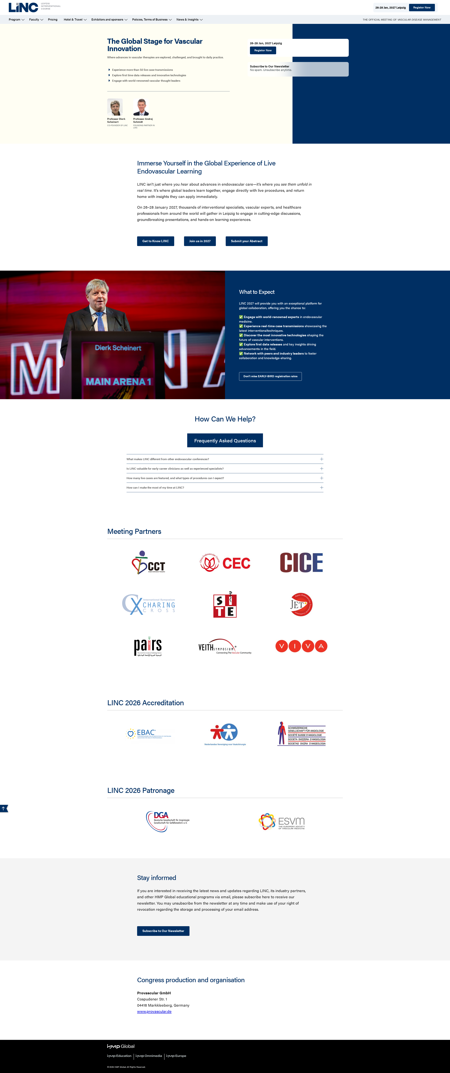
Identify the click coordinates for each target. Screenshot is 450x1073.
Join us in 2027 (200, 241)
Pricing (52, 19)
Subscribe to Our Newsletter (163, 930)
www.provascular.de (154, 1011)
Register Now (422, 7)
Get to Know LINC (155, 241)
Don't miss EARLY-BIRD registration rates (270, 376)
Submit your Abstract (246, 241)
